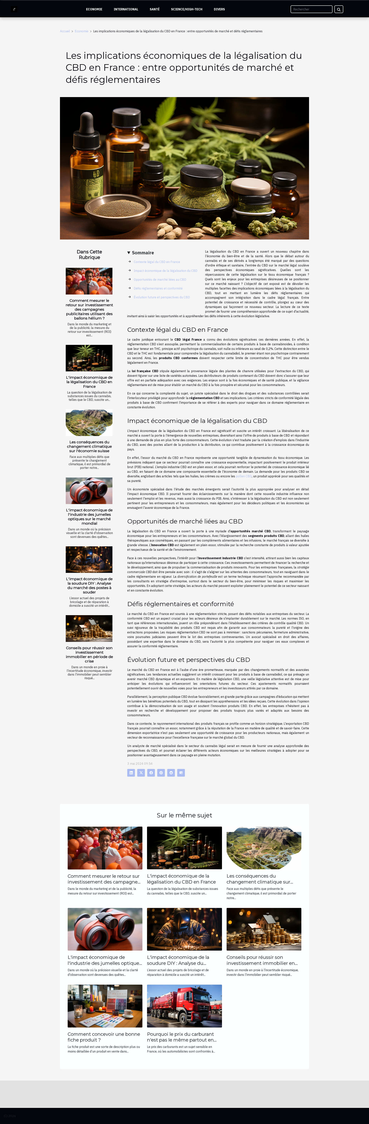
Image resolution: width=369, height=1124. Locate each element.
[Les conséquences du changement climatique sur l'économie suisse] (89, 422)
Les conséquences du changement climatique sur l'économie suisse (89, 446)
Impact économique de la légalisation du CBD (165, 271)
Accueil (65, 31)
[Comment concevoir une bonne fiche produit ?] (105, 1006)
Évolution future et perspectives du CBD (162, 297)
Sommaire (143, 253)
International (126, 9)
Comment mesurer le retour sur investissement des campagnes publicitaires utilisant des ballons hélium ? (89, 309)
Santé (155, 9)
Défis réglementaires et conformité (158, 288)
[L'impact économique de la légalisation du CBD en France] (89, 358)
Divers (219, 9)
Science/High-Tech (186, 9)
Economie (94, 9)
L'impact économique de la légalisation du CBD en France (89, 382)
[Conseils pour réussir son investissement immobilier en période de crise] (89, 628)
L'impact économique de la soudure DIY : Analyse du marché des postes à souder (89, 585)
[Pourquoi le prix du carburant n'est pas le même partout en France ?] (184, 1006)
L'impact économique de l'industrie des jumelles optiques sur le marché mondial (89, 517)
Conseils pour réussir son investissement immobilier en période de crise (89, 654)
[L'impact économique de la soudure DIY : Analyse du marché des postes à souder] (89, 559)
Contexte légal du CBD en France (157, 262)
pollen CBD (244, 476)
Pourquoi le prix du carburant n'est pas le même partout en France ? (180, 1040)
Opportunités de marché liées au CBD (160, 279)
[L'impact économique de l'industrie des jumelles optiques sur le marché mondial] (89, 491)
